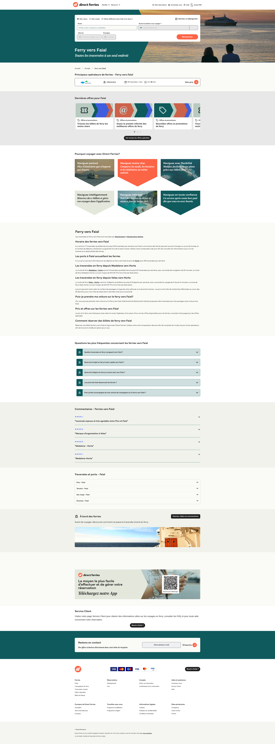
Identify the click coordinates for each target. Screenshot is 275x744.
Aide (172, 689)
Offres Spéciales (80, 692)
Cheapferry (175, 707)
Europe (87, 68)
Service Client (176, 686)
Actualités (78, 707)
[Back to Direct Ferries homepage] (86, 5)
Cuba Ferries (175, 710)
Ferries (173, 713)
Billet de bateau (80, 695)
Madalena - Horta (96, 270)
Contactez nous (176, 683)
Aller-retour (83, 19)
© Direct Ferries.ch (80, 729)
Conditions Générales (146, 713)
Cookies (142, 707)
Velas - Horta (94, 282)
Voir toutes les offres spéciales (138, 138)
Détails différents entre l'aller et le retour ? (118, 19)
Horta (137, 261)
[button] (138, 352)
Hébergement (111, 683)
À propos (78, 713)
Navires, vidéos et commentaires (186, 516)
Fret (108, 686)
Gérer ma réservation (146, 683)
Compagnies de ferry (82, 686)
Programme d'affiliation (114, 707)
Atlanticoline (120, 237)
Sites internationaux (81, 710)
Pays (76, 683)
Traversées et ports (81, 689)
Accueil (77, 68)
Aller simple (96, 19)
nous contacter (147, 733)
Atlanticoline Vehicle (135, 237)
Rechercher (187, 37)
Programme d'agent (113, 710)
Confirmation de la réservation (149, 686)
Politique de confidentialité (148, 710)
